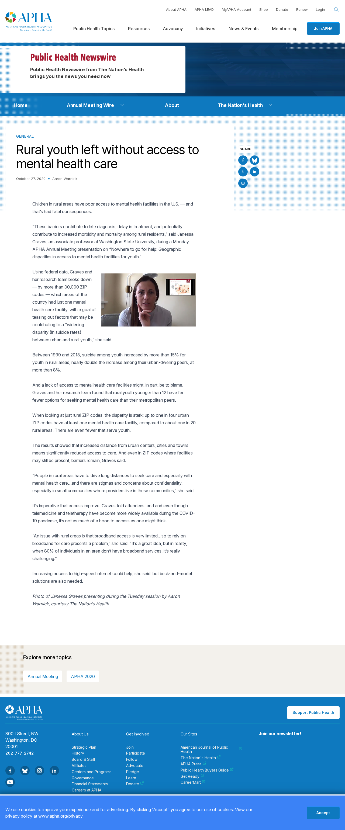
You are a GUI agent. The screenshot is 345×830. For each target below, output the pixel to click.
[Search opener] (336, 9)
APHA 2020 (83, 676)
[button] (122, 105)
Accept (323, 812)
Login (320, 9)
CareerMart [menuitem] (191, 782)
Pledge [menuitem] (132, 772)
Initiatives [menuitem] (205, 28)
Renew (302, 9)
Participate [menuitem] (135, 753)
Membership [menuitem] (285, 28)
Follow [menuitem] (131, 759)
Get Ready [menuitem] (190, 776)
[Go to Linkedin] (254, 171)
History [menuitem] (78, 753)
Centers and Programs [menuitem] (92, 772)
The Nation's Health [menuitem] (198, 758)
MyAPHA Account (236, 9)
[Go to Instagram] (39, 770)
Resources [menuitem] (139, 28)
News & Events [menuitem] (243, 28)
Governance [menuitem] (83, 778)
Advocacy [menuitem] (173, 28)
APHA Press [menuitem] (191, 764)
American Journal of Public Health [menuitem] (204, 749)
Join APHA (323, 28)
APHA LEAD (204, 9)
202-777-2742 (19, 753)
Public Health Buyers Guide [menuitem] (205, 770)
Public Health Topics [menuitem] (94, 28)
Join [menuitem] (130, 747)
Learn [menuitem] (131, 778)
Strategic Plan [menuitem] (84, 747)
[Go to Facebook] (243, 160)
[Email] (243, 183)
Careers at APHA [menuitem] (86, 790)
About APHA (176, 9)
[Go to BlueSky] (254, 160)
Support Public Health (313, 712)
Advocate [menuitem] (134, 765)
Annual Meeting (42, 676)
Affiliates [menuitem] (79, 765)
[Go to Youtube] (10, 782)
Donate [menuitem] (132, 784)
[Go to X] (243, 171)
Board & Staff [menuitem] (83, 759)
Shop (263, 9)
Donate (282, 9)
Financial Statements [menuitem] (90, 784)
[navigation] (20, 105)
